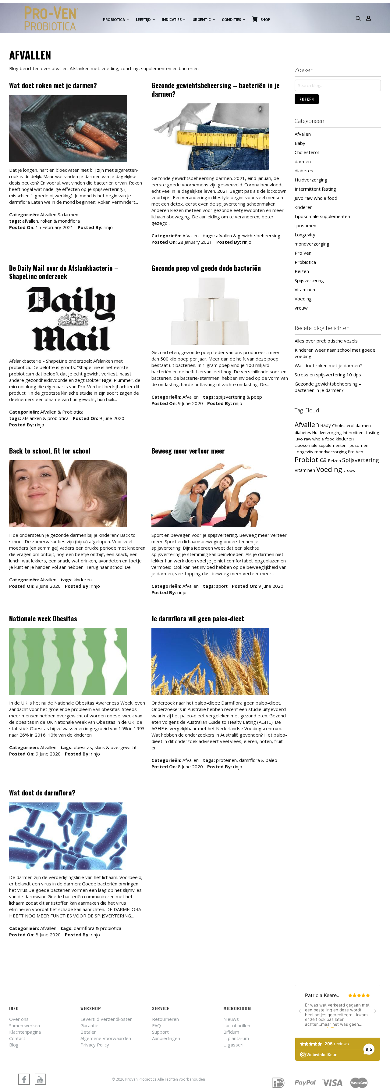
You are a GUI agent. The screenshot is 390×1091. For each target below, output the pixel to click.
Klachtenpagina (25, 1032)
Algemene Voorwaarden (105, 1038)
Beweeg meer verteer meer (188, 450)
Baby (300, 143)
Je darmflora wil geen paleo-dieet (197, 618)
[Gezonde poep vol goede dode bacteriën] (210, 312)
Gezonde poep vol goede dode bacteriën (206, 268)
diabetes (304, 170)
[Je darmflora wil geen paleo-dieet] (210, 662)
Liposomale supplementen (322, 216)
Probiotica (72, 412)
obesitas (83, 747)
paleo (271, 760)
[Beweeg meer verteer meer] (210, 494)
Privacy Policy (94, 1045)
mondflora (69, 221)
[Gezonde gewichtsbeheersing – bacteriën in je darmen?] (210, 137)
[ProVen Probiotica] (57, 18)
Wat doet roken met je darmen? (53, 85)
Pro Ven (303, 253)
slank (99, 747)
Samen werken (24, 1025)
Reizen (302, 271)
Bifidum (231, 1032)
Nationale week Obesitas (43, 618)
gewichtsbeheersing (259, 235)
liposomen (305, 225)
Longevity (305, 234)
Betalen (88, 1032)
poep (256, 397)
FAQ (156, 1025)
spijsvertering (230, 397)
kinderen (83, 579)
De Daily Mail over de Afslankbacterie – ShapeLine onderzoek (63, 272)
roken (46, 221)
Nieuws (231, 1019)
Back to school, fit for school (49, 450)
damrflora (249, 760)
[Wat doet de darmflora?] (68, 836)
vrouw (301, 308)
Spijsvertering (309, 280)
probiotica (58, 418)
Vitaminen (305, 289)
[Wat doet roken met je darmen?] (68, 129)
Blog (14, 1045)
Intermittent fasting (315, 189)
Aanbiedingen (166, 1038)
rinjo (108, 227)
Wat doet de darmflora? (42, 792)
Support (160, 1032)
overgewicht (124, 747)
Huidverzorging (311, 180)
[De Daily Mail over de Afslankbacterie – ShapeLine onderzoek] (68, 320)
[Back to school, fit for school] (68, 494)
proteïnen (226, 760)
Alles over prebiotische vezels (326, 341)
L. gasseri (233, 1045)
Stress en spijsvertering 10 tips (328, 374)
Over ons (19, 1019)
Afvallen (48, 214)
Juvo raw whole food (316, 198)
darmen (70, 214)
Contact (17, 1038)
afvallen (30, 221)
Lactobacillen (236, 1025)
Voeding (303, 299)
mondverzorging (312, 244)
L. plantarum (236, 1038)
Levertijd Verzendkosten (106, 1019)
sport (222, 586)
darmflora (84, 928)
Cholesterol (307, 152)
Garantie (89, 1025)
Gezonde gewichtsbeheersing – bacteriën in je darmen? (215, 89)
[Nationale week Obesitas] (68, 662)
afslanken (32, 418)
